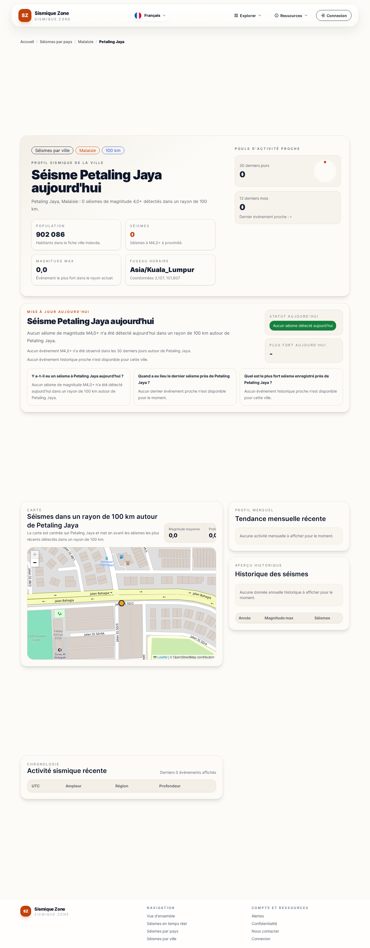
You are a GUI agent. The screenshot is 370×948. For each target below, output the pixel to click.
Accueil (27, 41)
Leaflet (162, 657)
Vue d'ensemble (161, 916)
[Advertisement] (185, 89)
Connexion (337, 15)
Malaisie (85, 41)
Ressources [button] (291, 15)
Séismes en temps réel (167, 923)
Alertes (258, 916)
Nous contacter (265, 931)
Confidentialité (264, 923)
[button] (35, 555)
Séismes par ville (52, 150)
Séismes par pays (56, 41)
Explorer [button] (248, 15)
